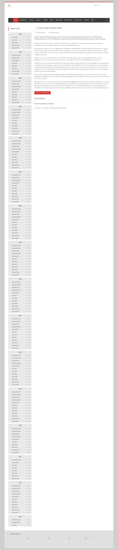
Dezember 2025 (21, 55)
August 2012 (21, 496)
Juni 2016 (21, 371)
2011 (20, 516)
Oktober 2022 (21, 146)
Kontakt (86, 20)
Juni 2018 (21, 298)
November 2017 (21, 321)
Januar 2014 (21, 452)
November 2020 (21, 211)
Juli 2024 (21, 92)
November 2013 (21, 460)
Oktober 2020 (21, 214)
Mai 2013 (21, 470)
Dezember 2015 (21, 392)
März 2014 (21, 447)
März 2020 (21, 233)
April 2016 (21, 376)
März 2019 (21, 269)
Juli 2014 (21, 442)
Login (95, 5)
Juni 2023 (21, 120)
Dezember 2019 (21, 245)
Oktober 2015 (21, 397)
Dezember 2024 (21, 81)
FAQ (92, 20)
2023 (20, 106)
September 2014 (21, 436)
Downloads (59, 20)
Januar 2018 (21, 311)
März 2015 (21, 416)
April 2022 (21, 159)
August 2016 (21, 366)
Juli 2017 (21, 332)
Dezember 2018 (21, 282)
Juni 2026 (21, 37)
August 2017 (21, 329)
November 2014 (21, 431)
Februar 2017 (21, 345)
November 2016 (21, 358)
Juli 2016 (21, 368)
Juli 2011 (21, 525)
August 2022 (21, 151)
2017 (20, 315)
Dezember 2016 (21, 355)
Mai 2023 (21, 123)
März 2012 (21, 507)
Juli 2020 (21, 222)
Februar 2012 (21, 510)
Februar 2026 (21, 45)
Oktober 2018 (21, 287)
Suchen (107, 20)
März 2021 (21, 196)
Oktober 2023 (21, 115)
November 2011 (21, 522)
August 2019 (21, 256)
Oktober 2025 (21, 58)
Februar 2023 (21, 131)
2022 (20, 138)
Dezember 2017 (21, 318)
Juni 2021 (21, 188)
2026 (20, 34)
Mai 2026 (21, 40)
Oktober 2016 (21, 360)
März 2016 (21, 379)
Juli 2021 (21, 185)
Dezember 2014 (21, 428)
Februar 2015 (21, 418)
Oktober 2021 (21, 177)
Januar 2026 (21, 48)
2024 (20, 78)
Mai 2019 (21, 264)
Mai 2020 (21, 227)
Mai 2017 (21, 337)
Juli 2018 (21, 295)
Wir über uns (78, 20)
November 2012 (21, 488)
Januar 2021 (21, 201)
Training (45, 20)
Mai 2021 (21, 191)
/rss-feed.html (104, 5)
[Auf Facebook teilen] (106, 24)
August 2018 (21, 293)
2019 (20, 242)
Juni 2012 (21, 499)
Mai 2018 (21, 301)
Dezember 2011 (21, 519)
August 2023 (21, 117)
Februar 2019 (21, 272)
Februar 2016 (21, 382)
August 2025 (21, 60)
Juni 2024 (21, 94)
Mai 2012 (21, 502)
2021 (20, 172)
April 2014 (21, 444)
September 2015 (21, 400)
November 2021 (21, 175)
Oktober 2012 (21, 491)
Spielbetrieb (23, 20)
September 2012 (21, 494)
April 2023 (21, 125)
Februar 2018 (21, 309)
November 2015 (21, 394)
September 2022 (21, 149)
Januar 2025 (21, 74)
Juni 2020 (21, 225)
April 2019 (21, 267)
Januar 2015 (21, 421)
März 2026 (21, 42)
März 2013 (21, 476)
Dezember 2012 (21, 486)
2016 (20, 352)
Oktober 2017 (21, 324)
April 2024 (21, 100)
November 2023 (21, 112)
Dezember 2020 (21, 209)
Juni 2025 (21, 63)
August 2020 (21, 219)
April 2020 (21, 230)
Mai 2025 (21, 66)
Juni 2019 (21, 261)
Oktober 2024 (21, 84)
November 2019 (21, 248)
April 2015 (21, 413)
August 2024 (21, 89)
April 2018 (21, 303)
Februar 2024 (21, 102)
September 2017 (21, 326)
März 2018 (21, 306)
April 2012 (21, 504)
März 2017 (21, 342)
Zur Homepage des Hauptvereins (107, 5)
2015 (20, 389)
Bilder (51, 20)
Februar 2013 (21, 478)
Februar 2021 (21, 199)
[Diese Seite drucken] (104, 24)
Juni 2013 (21, 468)
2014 (20, 425)
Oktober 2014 (21, 434)
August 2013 (21, 462)
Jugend (38, 20)
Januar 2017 (21, 348)
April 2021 (21, 193)
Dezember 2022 (21, 141)
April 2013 (21, 473)
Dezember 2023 (21, 109)
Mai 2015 (21, 410)
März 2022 (21, 162)
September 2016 (21, 363)
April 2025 (21, 68)
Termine (31, 20)
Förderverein (68, 20)
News (15, 20)
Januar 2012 (21, 512)
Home (10, 18)
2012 (20, 482)
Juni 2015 (21, 408)
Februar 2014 (21, 450)
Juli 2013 (21, 465)
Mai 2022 (21, 157)
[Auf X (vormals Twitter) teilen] (109, 24)
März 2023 (21, 128)
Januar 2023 (21, 133)
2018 (20, 279)
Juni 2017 (21, 334)
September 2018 (21, 290)
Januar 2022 (21, 167)
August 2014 (21, 439)
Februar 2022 (21, 165)
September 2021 (21, 180)
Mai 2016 (21, 374)
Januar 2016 (21, 384)
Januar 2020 (21, 238)
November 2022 (21, 143)
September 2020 (21, 217)
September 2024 (21, 86)
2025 (20, 52)
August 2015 (21, 402)
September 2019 (21, 253)
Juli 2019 (21, 259)
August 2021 (21, 183)
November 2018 (21, 285)
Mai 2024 (21, 97)
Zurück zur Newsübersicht (43, 92)
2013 (20, 456)
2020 (20, 206)
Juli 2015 (21, 405)
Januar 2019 (21, 275)
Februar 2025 (21, 71)
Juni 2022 (21, 154)
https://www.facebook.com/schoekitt (101, 5)
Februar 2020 (21, 235)
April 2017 (21, 340)
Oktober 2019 (21, 251)
